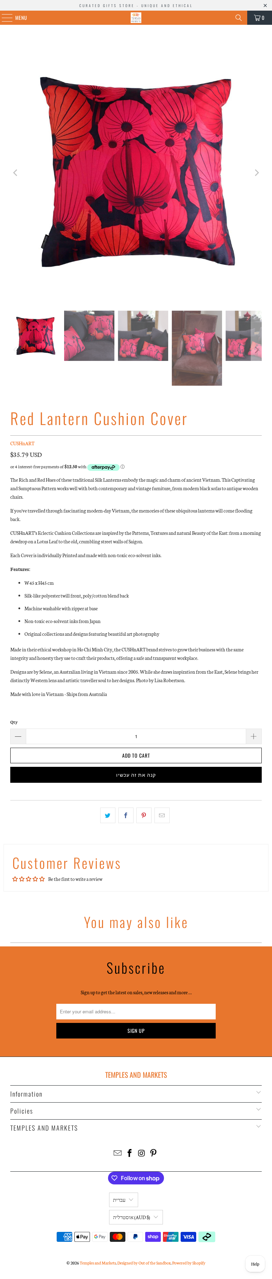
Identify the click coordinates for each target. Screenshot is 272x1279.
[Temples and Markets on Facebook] (129, 1153)
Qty (14, 722)
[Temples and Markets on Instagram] (141, 1153)
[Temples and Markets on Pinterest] (153, 1153)
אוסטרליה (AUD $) (131, 1217)
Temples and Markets (98, 1263)
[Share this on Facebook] (126, 815)
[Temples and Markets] (136, 18)
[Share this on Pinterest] (144, 815)
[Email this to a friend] (162, 815)
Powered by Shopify (188, 1263)
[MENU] (3, 18)
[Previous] (15, 173)
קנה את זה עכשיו (136, 774)
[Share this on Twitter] (107, 815)
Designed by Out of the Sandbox (144, 1263)
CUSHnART (22, 443)
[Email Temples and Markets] (118, 1153)
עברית (119, 1199)
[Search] (238, 18)
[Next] (256, 173)
